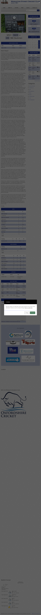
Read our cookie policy (29, 307)
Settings (26, 312)
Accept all (32, 312)
